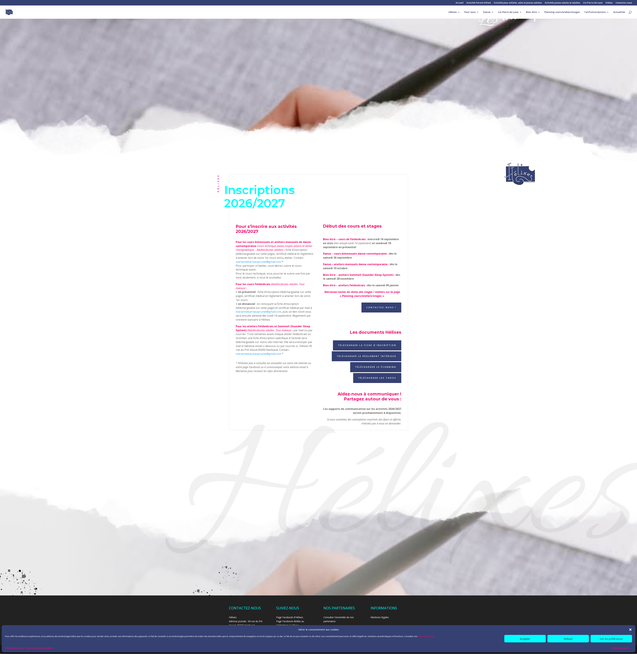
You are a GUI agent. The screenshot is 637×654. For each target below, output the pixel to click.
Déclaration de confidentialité (40, 647)
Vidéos (609, 3)
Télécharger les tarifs (377, 378)
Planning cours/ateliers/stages (562, 12)
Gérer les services (620, 647)
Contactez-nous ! (381, 307)
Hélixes (453, 12)
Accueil (459, 3)
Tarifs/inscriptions (595, 12)
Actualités (619, 12)
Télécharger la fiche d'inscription (367, 345)
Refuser (568, 638)
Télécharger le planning (375, 367)
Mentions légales (380, 617)
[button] (630, 629)
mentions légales (426, 636)
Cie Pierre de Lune (592, 3)
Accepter (525, 638)
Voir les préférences (611, 638)
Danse (486, 12)
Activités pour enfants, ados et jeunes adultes (518, 3)
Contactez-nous (624, 3)
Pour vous (470, 12)
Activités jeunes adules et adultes (562, 3)
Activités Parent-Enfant (478, 3)
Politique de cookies (14, 647)
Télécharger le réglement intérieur (366, 356)
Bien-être (531, 12)
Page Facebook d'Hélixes (289, 617)
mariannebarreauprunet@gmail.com (258, 262)
